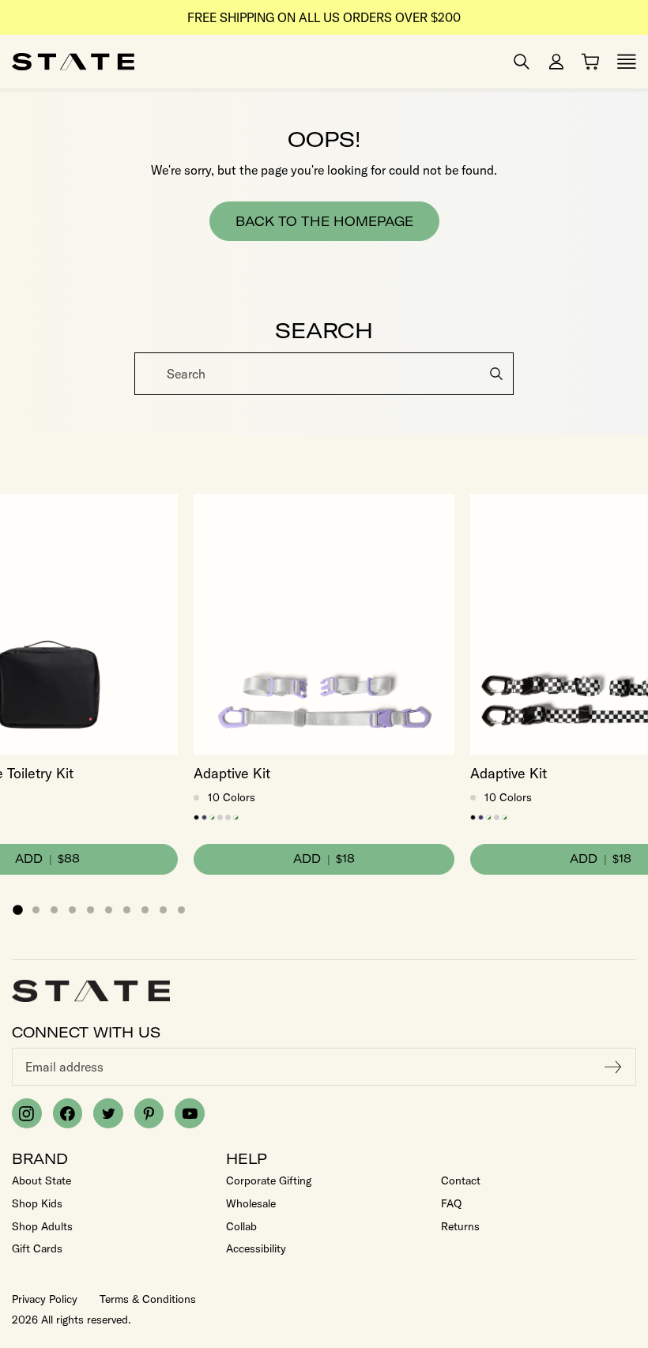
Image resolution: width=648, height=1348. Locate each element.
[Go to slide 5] (90, 910)
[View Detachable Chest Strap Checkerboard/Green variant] (212, 817)
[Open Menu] (626, 61)
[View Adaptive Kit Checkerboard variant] (236, 817)
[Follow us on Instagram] (27, 1113)
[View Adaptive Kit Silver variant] (228, 817)
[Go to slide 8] (145, 910)
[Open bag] (590, 61)
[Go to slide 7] (127, 910)
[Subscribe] (613, 1067)
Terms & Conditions (148, 1299)
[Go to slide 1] (17, 910)
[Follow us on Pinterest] (149, 1113)
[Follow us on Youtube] (190, 1113)
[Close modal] (634, 357)
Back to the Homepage (324, 221)
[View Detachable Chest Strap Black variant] (196, 817)
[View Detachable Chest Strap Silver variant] (220, 817)
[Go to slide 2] (36, 910)
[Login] (556, 61)
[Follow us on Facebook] (68, 1113)
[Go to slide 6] (109, 910)
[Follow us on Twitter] (108, 1113)
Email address (64, 1066)
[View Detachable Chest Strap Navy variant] (204, 817)
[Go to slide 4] (72, 910)
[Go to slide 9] (163, 910)
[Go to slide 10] (181, 910)
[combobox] (324, 373)
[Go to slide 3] (54, 910)
